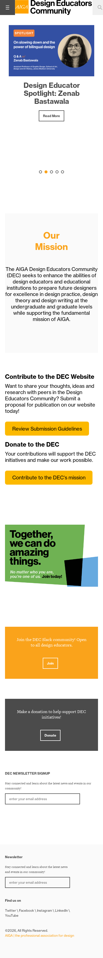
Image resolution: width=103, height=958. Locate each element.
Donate (50, 735)
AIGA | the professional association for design (39, 935)
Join (50, 663)
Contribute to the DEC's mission (49, 477)
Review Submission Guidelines (47, 429)
